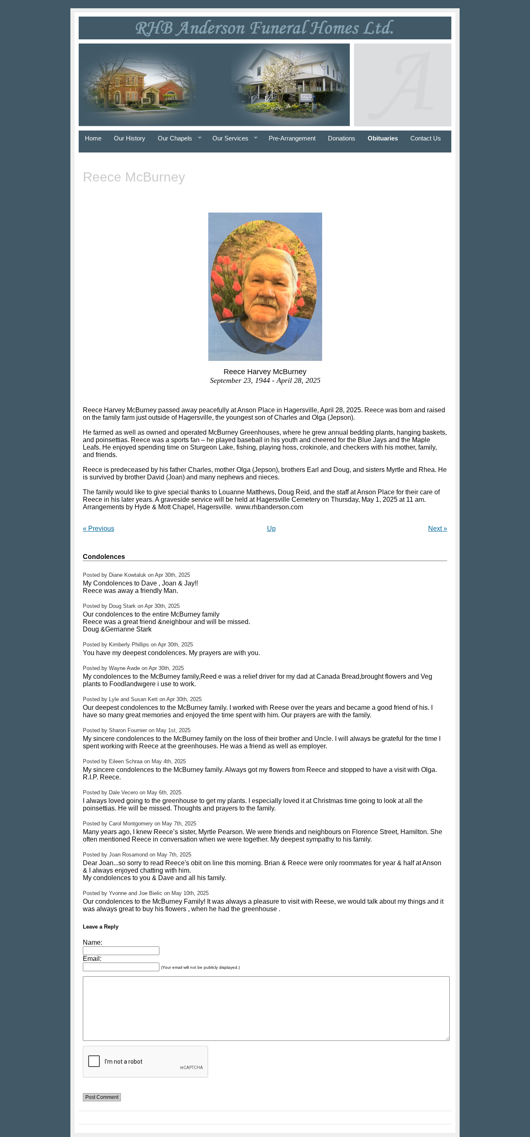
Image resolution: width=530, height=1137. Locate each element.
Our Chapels (172, 138)
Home (93, 138)
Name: (92, 942)
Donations (341, 138)
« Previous (98, 528)
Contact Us (425, 138)
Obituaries (383, 138)
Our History (129, 138)
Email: (92, 958)
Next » (437, 528)
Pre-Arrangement (292, 138)
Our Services (227, 138)
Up (271, 528)
